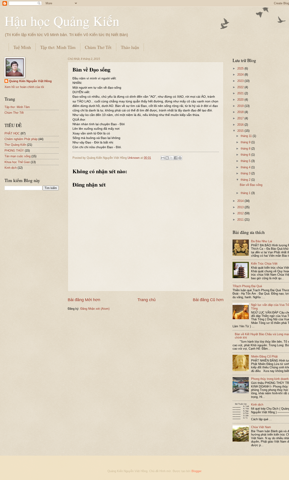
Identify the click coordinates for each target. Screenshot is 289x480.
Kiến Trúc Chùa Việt (264, 263)
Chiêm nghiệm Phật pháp (21, 139)
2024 (241, 74)
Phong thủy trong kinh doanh (270, 379)
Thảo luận (130, 47)
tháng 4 (246, 167)
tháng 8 (246, 148)
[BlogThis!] (167, 158)
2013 (241, 207)
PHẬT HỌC (12, 133)
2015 (241, 130)
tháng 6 (246, 154)
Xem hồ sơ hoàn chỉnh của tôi (24, 87)
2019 (241, 106)
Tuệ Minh (22, 47)
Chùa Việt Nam (261, 427)
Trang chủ (147, 300)
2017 (241, 118)
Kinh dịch (11, 167)
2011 (241, 219)
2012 (241, 213)
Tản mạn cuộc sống (17, 156)
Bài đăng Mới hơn (84, 300)
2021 (241, 93)
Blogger (196, 471)
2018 (241, 112)
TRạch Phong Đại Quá (247, 286)
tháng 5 (246, 161)
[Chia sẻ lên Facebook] (175, 158)
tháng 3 (246, 173)
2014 (241, 201)
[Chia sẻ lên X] (171, 158)
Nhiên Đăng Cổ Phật (264, 356)
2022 (241, 87)
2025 (241, 68)
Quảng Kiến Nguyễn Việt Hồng (30, 81)
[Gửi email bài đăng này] (163, 158)
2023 (241, 81)
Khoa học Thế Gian (17, 162)
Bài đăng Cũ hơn (208, 300)
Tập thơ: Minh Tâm (58, 47)
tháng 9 (246, 142)
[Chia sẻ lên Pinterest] (180, 158)
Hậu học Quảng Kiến (62, 21)
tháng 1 (246, 193)
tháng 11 (247, 136)
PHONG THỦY (14, 150)
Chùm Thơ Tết (98, 47)
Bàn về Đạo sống (251, 185)
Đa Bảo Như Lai (261, 241)
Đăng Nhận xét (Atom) (95, 308)
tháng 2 (246, 179)
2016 (241, 124)
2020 (241, 99)
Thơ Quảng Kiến (15, 144)
